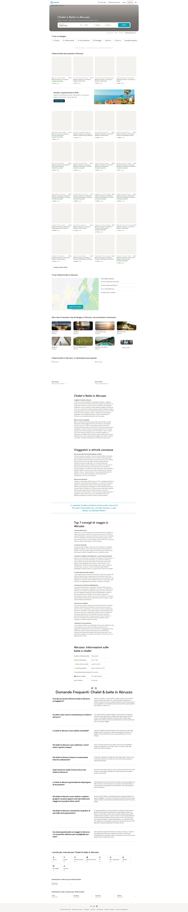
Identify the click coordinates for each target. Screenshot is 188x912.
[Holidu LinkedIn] (94, 906)
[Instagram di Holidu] (91, 906)
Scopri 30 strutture (75, 307)
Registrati (130, 2)
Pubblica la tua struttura (114, 2)
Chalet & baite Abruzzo (130, 32)
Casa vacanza (110, 32)
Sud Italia (121, 32)
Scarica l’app (103, 2)
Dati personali (100, 909)
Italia (116, 32)
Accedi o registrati (59, 100)
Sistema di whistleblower (122, 909)
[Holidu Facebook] (97, 906)
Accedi (123, 2)
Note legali (86, 909)
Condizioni (92, 909)
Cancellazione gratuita (130, 40)
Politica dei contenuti (109, 909)
